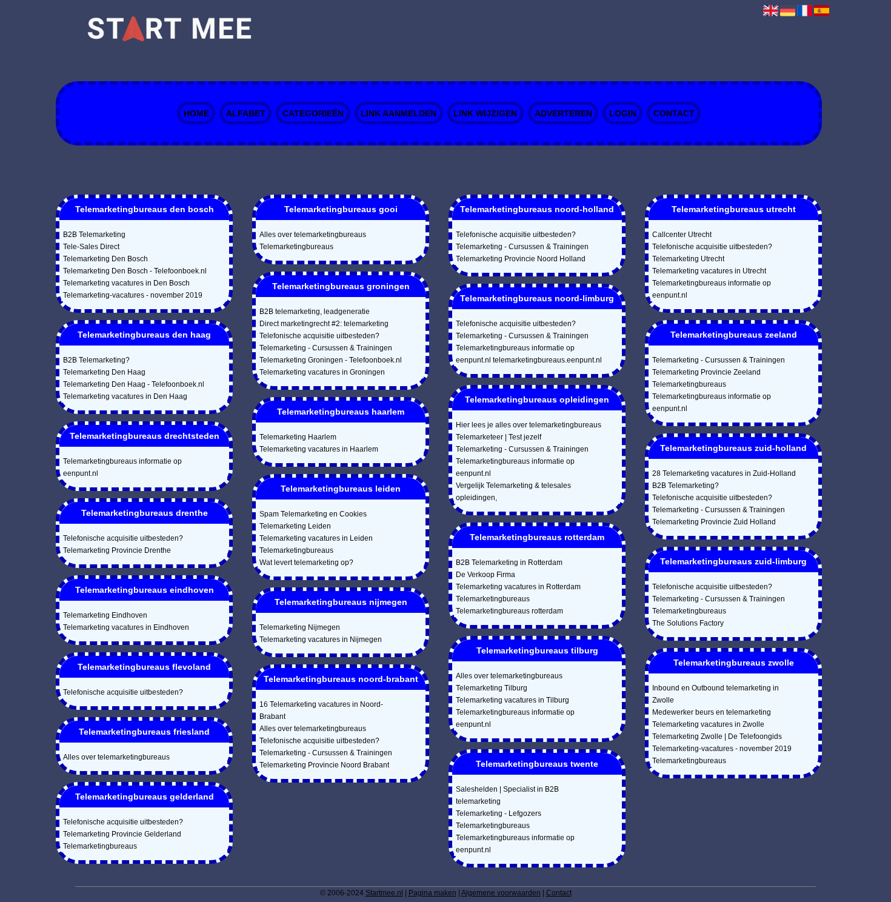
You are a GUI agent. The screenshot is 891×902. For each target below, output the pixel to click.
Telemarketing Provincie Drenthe (117, 550)
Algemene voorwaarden (501, 893)
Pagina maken (432, 893)
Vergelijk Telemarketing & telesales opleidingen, (513, 491)
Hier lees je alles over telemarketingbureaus (528, 425)
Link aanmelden (398, 113)
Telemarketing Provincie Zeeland (706, 372)
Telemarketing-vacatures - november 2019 (132, 295)
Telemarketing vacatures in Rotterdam (518, 587)
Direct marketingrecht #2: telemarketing (324, 323)
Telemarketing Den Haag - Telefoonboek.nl (133, 384)
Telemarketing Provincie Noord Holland (521, 259)
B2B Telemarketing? (96, 360)
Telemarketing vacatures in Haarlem (318, 449)
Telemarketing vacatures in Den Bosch (126, 283)
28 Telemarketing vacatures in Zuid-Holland (724, 473)
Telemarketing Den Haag (104, 372)
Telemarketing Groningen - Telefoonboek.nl (330, 360)
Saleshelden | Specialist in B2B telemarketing (507, 795)
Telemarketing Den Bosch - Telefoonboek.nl (135, 271)
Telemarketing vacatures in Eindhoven (126, 627)
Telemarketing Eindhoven (105, 615)
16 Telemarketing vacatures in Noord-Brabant (321, 710)
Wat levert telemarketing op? (306, 562)
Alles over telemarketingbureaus (116, 757)
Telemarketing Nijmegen (299, 627)
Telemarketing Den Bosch (105, 259)
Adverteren (563, 113)
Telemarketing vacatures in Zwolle (708, 724)
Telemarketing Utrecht (688, 259)
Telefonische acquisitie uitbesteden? (123, 538)
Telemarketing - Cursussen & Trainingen (325, 348)
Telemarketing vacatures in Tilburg (512, 700)
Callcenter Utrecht (682, 234)
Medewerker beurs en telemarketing (711, 712)
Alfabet (245, 113)
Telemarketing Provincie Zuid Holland (714, 522)
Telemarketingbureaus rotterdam (509, 611)
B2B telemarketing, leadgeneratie (314, 311)
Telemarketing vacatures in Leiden (316, 538)
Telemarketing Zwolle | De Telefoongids (717, 736)
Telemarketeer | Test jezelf (498, 437)
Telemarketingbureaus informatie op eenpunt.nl (122, 467)
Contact (674, 113)
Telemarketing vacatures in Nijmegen (320, 639)
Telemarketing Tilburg (491, 688)
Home (196, 113)
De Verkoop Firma (485, 574)
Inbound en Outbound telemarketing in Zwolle (715, 694)
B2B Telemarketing (94, 234)
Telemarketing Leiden (295, 526)
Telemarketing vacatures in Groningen (322, 372)
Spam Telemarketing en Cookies (313, 514)
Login (622, 113)
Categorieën (313, 113)
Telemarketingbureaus (100, 846)
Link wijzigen (485, 113)
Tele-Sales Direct (91, 246)
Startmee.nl (384, 893)
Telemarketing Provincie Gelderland (122, 834)
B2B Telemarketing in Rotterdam (509, 562)
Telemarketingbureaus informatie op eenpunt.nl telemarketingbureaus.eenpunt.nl (529, 354)
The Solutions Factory (688, 623)
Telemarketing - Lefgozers (498, 813)
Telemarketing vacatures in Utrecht (709, 271)
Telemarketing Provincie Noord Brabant (324, 765)
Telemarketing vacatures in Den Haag (125, 396)
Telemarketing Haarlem (297, 437)
